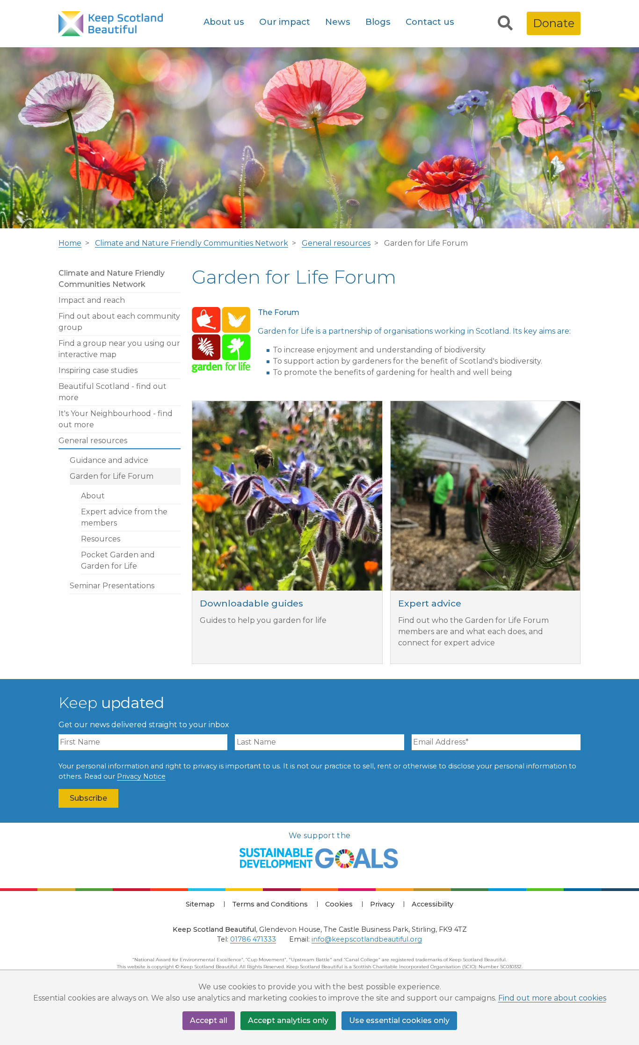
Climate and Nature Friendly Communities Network (191, 243)
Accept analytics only (288, 1020)
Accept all (208, 1020)
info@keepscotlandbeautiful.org (367, 939)
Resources (100, 538)
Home (69, 243)
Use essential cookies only (399, 1020)
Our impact (284, 21)
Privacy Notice (141, 776)
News (337, 21)
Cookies (339, 904)
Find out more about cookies (552, 998)
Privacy (382, 904)
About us (223, 21)
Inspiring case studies (98, 370)
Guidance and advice (109, 460)
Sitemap (200, 904)
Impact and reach (91, 300)
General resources (336, 243)
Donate (553, 23)
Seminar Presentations (112, 585)
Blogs (378, 21)
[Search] (505, 23)
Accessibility (432, 904)
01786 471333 (253, 939)
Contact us (430, 21)
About (93, 495)
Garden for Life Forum (111, 476)
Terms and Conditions (270, 904)
